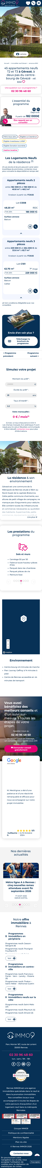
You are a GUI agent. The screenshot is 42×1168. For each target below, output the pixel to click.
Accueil (6, 63)
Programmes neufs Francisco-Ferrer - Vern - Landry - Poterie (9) (19, 976)
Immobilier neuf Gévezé (19, 63)
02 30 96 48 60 (21, 91)
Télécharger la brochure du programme (19, 341)
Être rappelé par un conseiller (18, 121)
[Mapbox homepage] (7, 652)
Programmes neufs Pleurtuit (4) (20, 1010)
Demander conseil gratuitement (21, 749)
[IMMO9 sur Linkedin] (28, 1064)
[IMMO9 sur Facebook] (14, 1064)
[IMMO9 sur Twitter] (18, 1064)
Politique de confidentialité (21, 1133)
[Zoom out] (8, 644)
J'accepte (35, 1162)
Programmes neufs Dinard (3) (19, 1013)
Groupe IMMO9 (21, 1128)
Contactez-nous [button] (21, 1153)
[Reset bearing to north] (8, 647)
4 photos (22, 54)
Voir (9, 958)
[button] (33, 3)
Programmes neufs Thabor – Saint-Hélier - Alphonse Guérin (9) (19, 983)
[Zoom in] (8, 640)
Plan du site (21, 1142)
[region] (21, 626)
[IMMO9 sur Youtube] (23, 1064)
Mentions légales (21, 1137)
